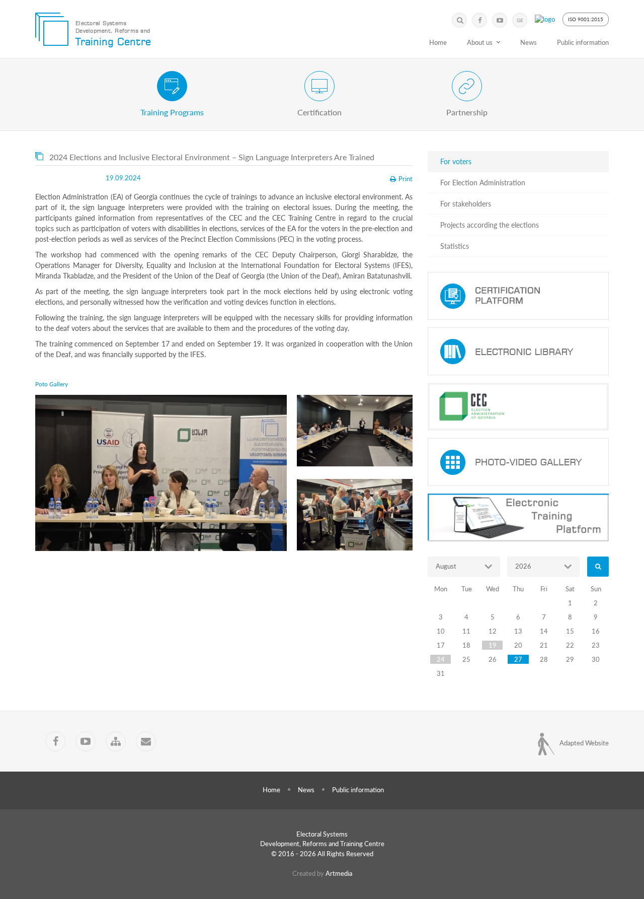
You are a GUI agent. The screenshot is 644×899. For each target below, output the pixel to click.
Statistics (454, 246)
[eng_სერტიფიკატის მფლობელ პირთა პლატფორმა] (518, 296)
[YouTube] (499, 20)
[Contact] (146, 741)
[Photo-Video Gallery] (518, 462)
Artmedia (339, 873)
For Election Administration (482, 182)
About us (480, 42)
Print (405, 179)
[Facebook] (479, 20)
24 (441, 659)
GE (520, 20)
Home (438, 42)
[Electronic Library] (518, 351)
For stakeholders (465, 203)
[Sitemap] (116, 741)
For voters (455, 161)
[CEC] (518, 407)
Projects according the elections (489, 225)
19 (493, 645)
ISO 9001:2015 (585, 19)
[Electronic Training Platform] (518, 517)
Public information (583, 42)
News (528, 42)
